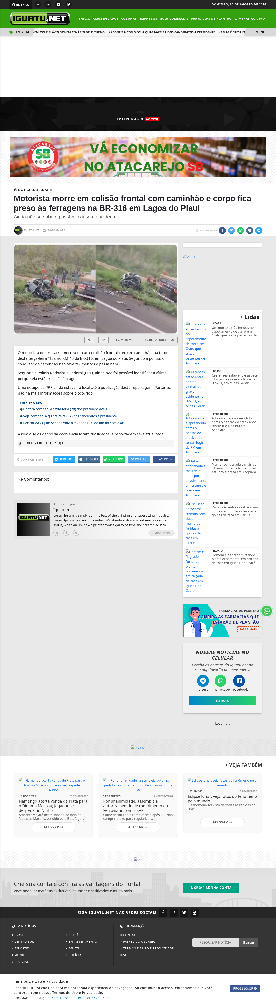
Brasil (19, 935)
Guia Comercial (174, 18)
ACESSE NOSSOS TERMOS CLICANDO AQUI (81, 998)
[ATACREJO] (138, 156)
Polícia (74, 955)
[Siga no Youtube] (58, 4)
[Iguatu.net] (40, 18)
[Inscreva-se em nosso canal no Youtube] (195, 913)
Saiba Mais (161, 533)
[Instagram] (56, 533)
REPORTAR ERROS (161, 340)
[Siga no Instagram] (48, 4)
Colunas (129, 18)
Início (85, 18)
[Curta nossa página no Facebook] (163, 913)
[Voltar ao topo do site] (270, 602)
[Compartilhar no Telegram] (249, 230)
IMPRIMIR (127, 340)
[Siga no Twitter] (68, 4)
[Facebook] (66, 533)
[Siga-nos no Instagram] (174, 913)
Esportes (21, 948)
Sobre (127, 955)
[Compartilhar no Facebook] (222, 230)
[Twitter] (76, 533)
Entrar (22, 4)
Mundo (20, 955)
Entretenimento (82, 941)
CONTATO (130, 935)
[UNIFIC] (138, 747)
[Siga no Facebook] (38, 4)
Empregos (148, 18)
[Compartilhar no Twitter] (231, 230)
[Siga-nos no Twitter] (184, 913)
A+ (103, 340)
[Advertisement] (138, 66)
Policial (21, 962)
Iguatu (74, 948)
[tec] (138, 859)
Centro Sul (23, 941)
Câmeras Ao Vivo (249, 18)
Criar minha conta (212, 887)
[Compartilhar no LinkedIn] (258, 230)
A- (89, 340)
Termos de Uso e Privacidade (148, 948)
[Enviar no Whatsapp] (240, 230)
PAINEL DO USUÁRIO (139, 941)
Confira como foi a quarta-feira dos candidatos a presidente (154, 32)
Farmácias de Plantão (211, 18)
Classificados (106, 18)
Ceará (73, 935)
